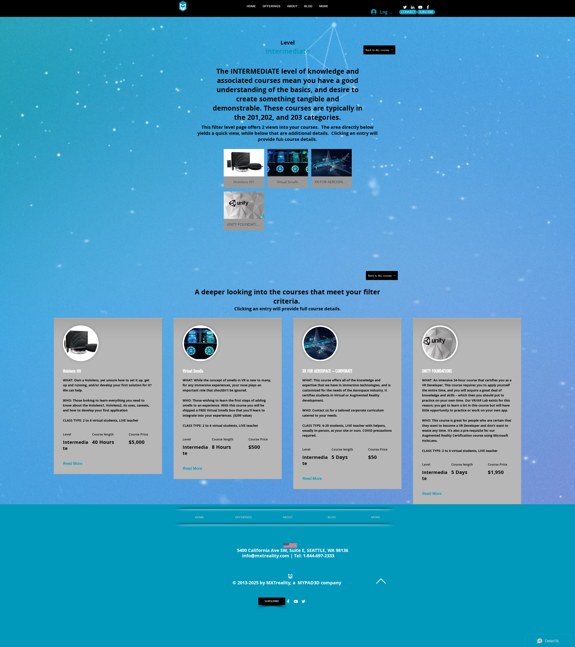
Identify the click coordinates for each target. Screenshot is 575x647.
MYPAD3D (309, 583)
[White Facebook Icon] (427, 7)
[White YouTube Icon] (420, 7)
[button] (271, 6)
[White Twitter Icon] (404, 7)
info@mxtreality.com (265, 556)
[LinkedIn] (412, 7)
